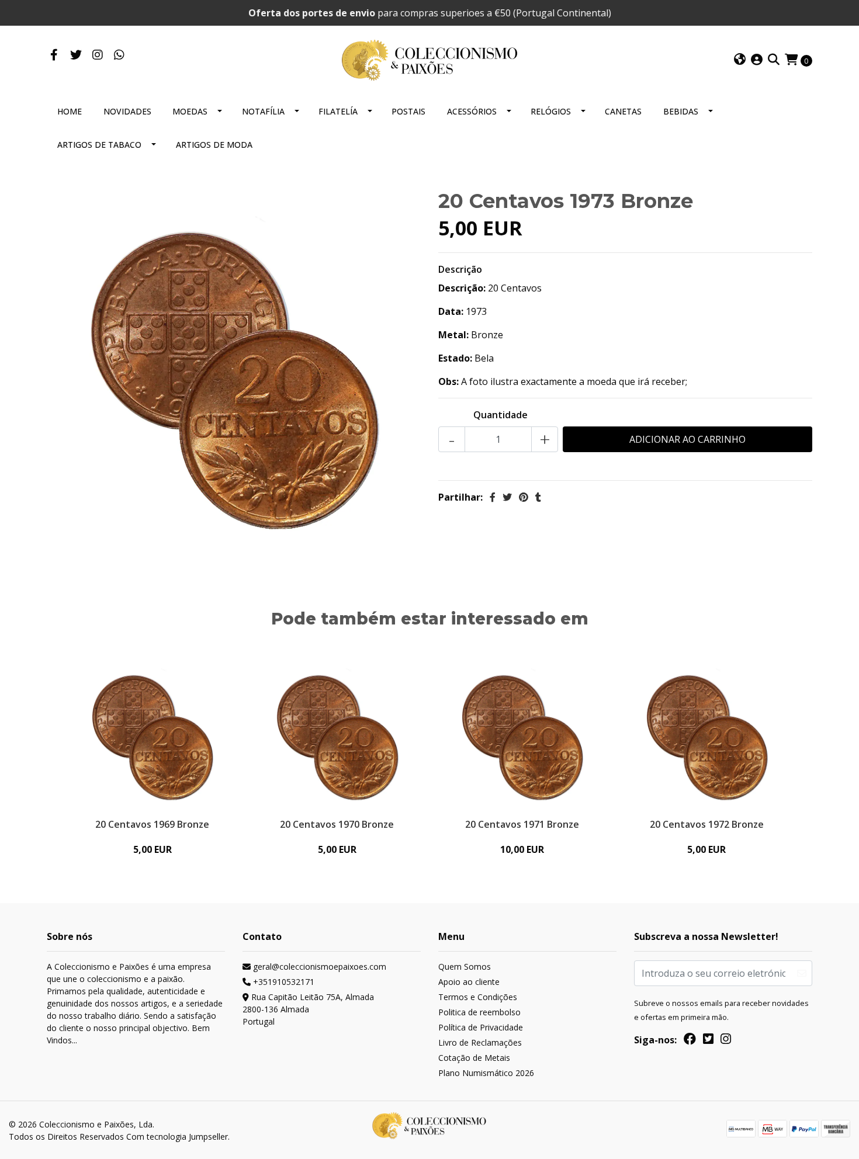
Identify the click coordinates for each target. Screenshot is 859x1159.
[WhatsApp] (119, 55)
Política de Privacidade (480, 1027)
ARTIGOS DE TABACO (99, 144)
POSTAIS (408, 111)
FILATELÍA (338, 111)
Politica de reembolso (479, 1012)
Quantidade (500, 414)
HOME (69, 111)
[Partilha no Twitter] (507, 497)
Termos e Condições (477, 996)
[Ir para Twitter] (75, 55)
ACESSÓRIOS (472, 111)
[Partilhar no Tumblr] (538, 497)
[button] (740, 60)
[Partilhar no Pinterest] (523, 497)
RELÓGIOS (551, 111)
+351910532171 (282, 981)
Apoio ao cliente (469, 981)
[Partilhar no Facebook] (493, 497)
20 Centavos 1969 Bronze (152, 824)
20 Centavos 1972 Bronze (707, 824)
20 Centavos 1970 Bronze (337, 824)
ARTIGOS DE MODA (214, 144)
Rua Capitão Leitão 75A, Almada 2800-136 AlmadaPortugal (308, 1009)
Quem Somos (464, 966)
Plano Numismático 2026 (486, 1072)
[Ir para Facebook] (54, 55)
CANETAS (623, 111)
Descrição (460, 269)
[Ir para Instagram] (97, 55)
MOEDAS (189, 111)
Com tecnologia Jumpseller (177, 1136)
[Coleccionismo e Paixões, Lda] (429, 59)
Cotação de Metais (474, 1057)
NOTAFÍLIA (263, 111)
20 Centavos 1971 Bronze (522, 824)
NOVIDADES (127, 111)
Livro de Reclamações (480, 1042)
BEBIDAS (680, 111)
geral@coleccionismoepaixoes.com (318, 966)
